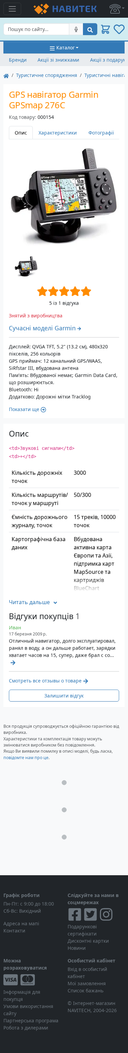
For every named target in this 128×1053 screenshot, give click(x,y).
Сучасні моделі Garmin (42, 328)
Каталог (65, 47)
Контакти (14, 930)
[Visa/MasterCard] (32, 980)
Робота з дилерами (25, 1027)
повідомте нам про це (25, 757)
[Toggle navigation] (12, 9)
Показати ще (24, 409)
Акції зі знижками (58, 60)
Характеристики (58, 132)
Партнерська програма (30, 1020)
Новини (77, 948)
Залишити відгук (64, 695)
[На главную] (6, 75)
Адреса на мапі (21, 923)
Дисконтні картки (88, 941)
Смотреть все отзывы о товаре (45, 680)
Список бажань (85, 990)
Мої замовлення (87, 983)
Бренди (18, 60)
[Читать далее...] (12, 662)
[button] (117, 8)
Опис (21, 132)
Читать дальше (29, 602)
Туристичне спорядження (46, 75)
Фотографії (101, 132)
